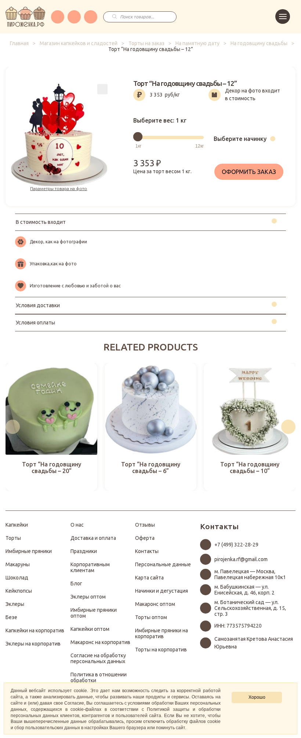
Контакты (147, 551)
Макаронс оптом (155, 604)
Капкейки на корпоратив (35, 630)
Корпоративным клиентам (90, 567)
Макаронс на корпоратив (100, 642)
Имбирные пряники (29, 551)
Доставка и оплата (93, 538)
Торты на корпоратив (161, 649)
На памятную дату (197, 43)
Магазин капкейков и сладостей (78, 43)
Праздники (83, 551)
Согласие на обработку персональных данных (98, 658)
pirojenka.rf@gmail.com (241, 559)
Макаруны (18, 564)
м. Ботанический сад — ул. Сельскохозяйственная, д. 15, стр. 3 (250, 608)
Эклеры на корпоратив (33, 644)
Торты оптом (151, 617)
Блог (76, 583)
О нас (77, 525)
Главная (19, 43)
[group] (51, 427)
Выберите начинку (240, 138)
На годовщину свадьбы (259, 43)
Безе (11, 617)
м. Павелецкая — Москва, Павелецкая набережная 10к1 (250, 574)
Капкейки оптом (89, 629)
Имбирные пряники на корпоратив (161, 633)
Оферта (145, 538)
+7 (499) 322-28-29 (236, 545)
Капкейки (17, 525)
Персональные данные (163, 564)
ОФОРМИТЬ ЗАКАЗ (249, 171)
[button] (13, 427)
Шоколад (17, 578)
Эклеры (15, 604)
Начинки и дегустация (161, 591)
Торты (13, 538)
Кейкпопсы (19, 591)
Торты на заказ (146, 43)
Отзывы (145, 525)
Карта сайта (149, 578)
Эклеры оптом (88, 597)
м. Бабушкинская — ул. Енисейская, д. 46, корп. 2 (244, 590)
